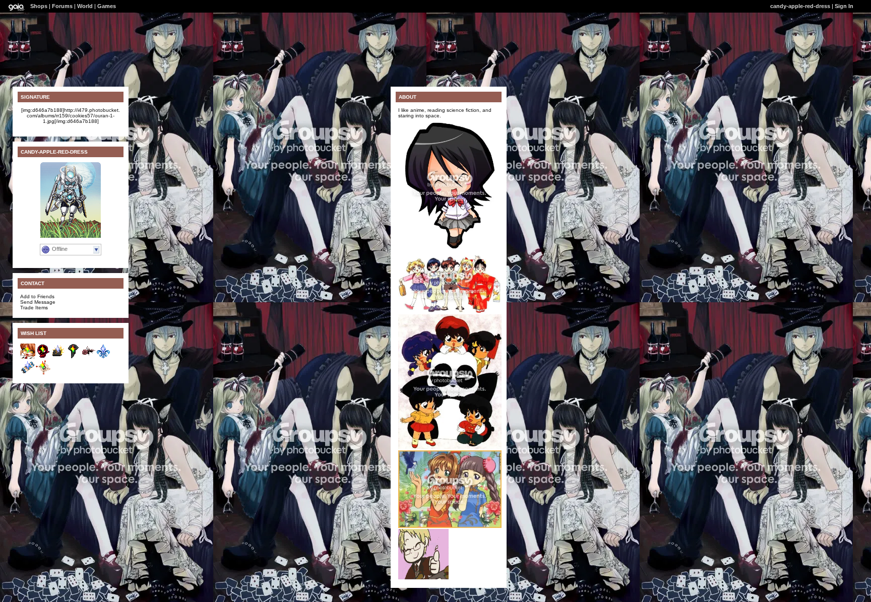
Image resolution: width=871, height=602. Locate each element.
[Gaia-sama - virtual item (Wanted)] (27, 357)
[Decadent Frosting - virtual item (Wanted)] (42, 373)
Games (106, 6)
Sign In (844, 6)
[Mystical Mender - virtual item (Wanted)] (73, 357)
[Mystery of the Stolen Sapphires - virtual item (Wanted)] (103, 357)
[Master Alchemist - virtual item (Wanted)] (27, 373)
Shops (38, 6)
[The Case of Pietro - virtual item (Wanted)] (58, 357)
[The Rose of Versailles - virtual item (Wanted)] (88, 357)
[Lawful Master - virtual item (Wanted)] (42, 357)
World (85, 6)
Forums (62, 6)
